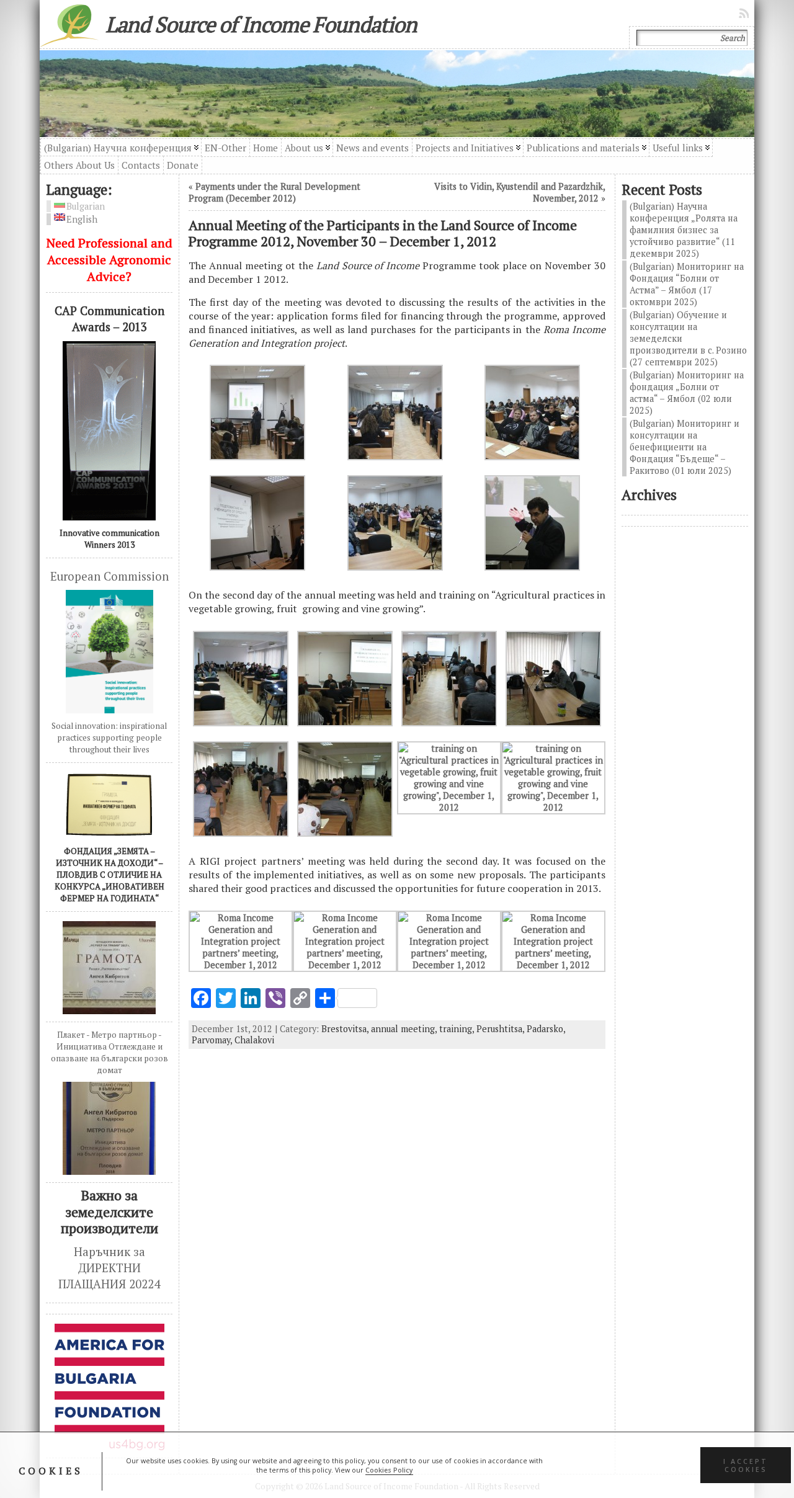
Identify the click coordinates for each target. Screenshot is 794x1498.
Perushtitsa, (501, 1029)
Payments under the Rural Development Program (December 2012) (274, 192)
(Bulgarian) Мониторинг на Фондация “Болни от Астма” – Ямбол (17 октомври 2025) (687, 284)
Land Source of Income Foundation (261, 24)
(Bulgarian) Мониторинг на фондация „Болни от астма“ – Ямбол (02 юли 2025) (687, 392)
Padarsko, (546, 1029)
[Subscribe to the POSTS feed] (745, 13)
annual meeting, (405, 1029)
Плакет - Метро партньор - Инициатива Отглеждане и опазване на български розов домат (109, 1052)
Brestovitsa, (346, 1029)
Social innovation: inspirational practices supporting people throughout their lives (109, 737)
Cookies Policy (389, 1470)
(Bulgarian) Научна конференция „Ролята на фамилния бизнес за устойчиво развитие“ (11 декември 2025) (684, 229)
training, (457, 1029)
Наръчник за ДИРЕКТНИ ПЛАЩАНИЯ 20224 (109, 1268)
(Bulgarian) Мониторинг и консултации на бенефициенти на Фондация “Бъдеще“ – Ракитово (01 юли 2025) (684, 446)
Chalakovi (254, 1040)
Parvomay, (213, 1040)
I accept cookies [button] (745, 1465)
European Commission (109, 576)
